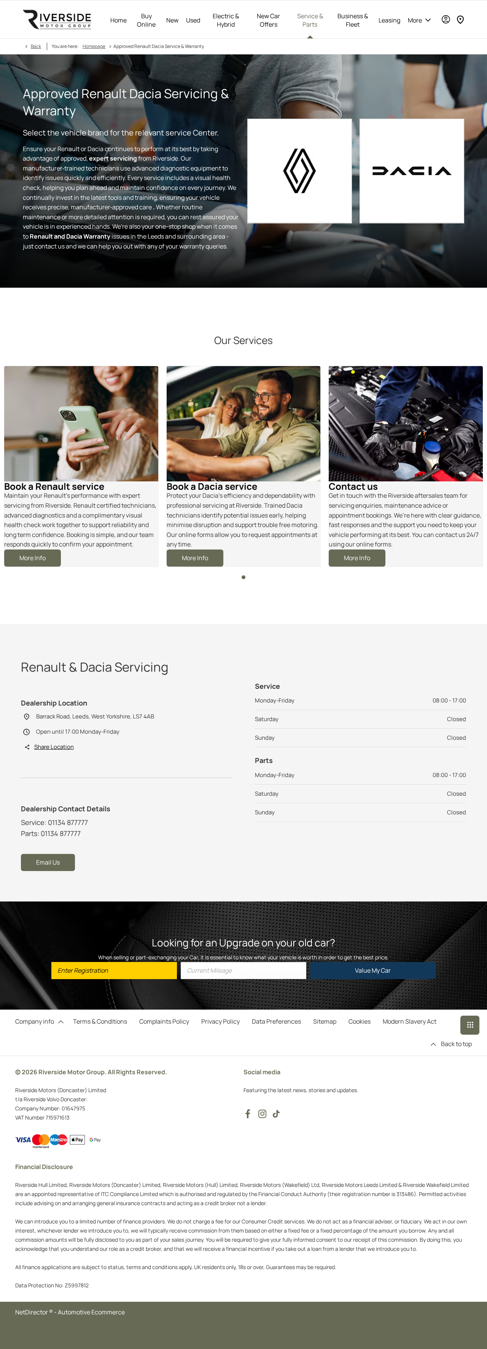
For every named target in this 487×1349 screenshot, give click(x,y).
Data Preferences (276, 1021)
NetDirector (32, 1312)
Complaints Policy (164, 1021)
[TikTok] (276, 1114)
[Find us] (460, 19)
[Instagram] (262, 1114)
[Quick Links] (470, 1025)
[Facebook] (248, 1114)
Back (36, 46)
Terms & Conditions (100, 1021)
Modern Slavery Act (409, 1021)
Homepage (94, 46)
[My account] (446, 19)
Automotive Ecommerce (91, 1312)
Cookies (360, 1021)
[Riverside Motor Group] (57, 19)
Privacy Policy (220, 1021)
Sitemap (324, 1021)
